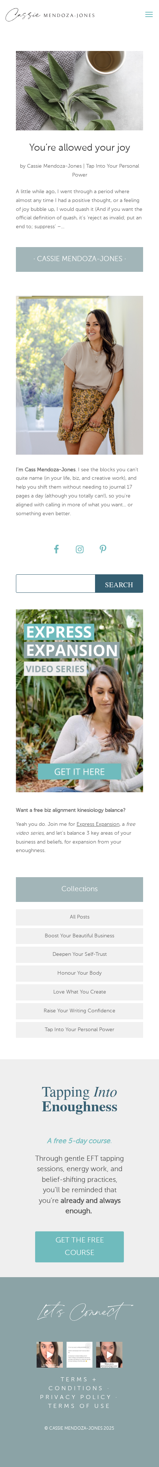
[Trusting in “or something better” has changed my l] (50, 1355)
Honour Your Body (79, 973)
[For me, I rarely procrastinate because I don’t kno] (109, 1355)
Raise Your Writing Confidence (79, 1010)
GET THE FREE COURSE (79, 1247)
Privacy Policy (76, 1398)
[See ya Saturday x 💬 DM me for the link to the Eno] (80, 1355)
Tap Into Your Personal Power (79, 1029)
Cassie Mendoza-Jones (54, 166)
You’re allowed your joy (79, 148)
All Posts (79, 917)
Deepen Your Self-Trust (80, 954)
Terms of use (79, 1406)
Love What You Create (79, 992)
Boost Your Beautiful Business (79, 935)
